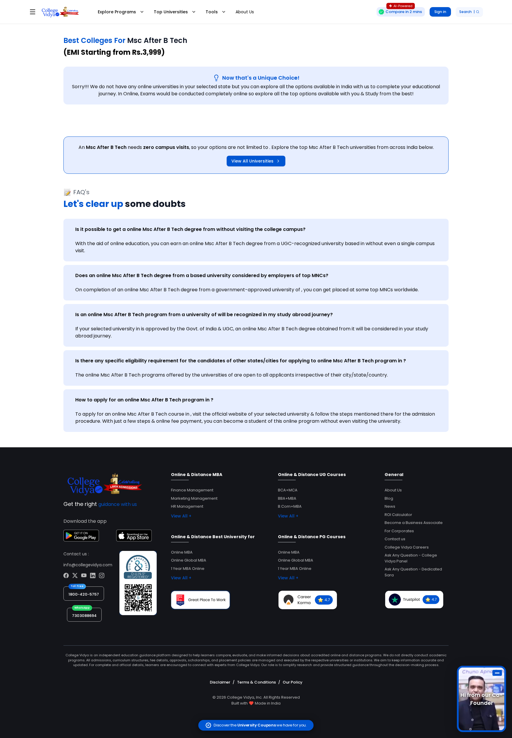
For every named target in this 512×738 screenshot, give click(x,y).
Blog (389, 498)
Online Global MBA (188, 560)
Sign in (440, 11)
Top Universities (171, 12)
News (390, 506)
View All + (181, 516)
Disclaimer (220, 682)
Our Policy (293, 682)
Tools (212, 12)
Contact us (395, 539)
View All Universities (252, 161)
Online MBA (182, 552)
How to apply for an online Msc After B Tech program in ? (144, 399)
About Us (245, 12)
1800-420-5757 (83, 594)
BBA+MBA (287, 498)
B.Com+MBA (290, 506)
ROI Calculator (398, 514)
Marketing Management (194, 498)
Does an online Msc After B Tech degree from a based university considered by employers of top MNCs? (201, 275)
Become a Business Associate (414, 522)
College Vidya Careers (407, 547)
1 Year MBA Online (187, 568)
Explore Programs (117, 12)
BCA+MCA (287, 490)
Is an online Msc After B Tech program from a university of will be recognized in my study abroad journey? (204, 314)
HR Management (187, 506)
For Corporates (399, 531)
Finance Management (192, 490)
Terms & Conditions (256, 682)
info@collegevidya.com (87, 565)
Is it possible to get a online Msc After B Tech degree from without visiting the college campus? (190, 229)
